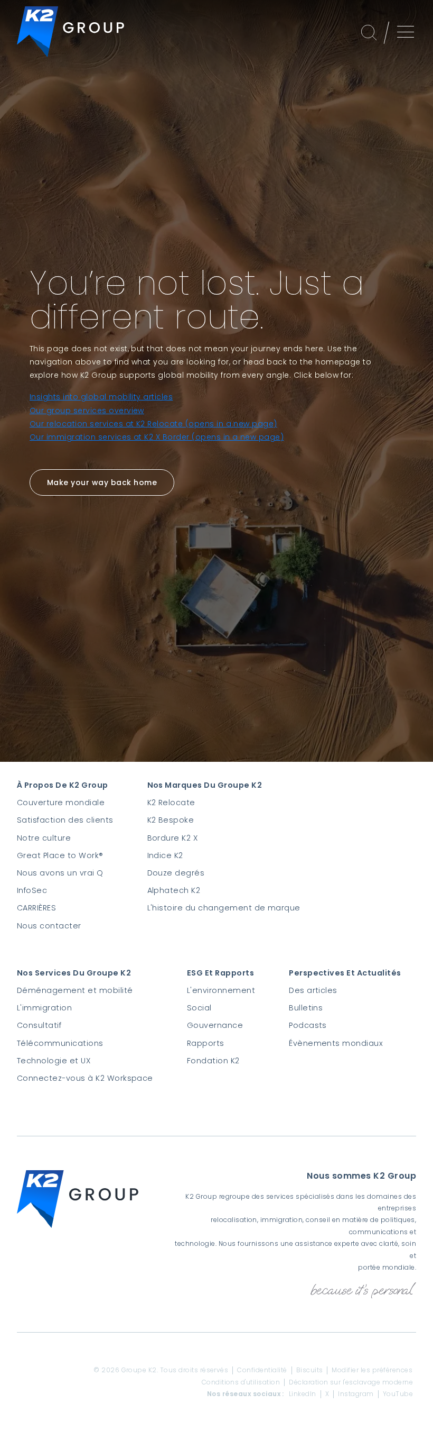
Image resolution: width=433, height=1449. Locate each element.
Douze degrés (176, 873)
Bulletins (306, 1008)
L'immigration (44, 1008)
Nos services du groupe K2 (74, 973)
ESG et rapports (220, 973)
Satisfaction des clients (65, 820)
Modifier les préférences (372, 1370)
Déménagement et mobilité (75, 990)
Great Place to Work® (60, 855)
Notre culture (44, 838)
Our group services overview (87, 410)
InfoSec (32, 890)
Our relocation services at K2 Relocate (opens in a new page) (153, 423)
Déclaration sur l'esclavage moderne (351, 1382)
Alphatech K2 (174, 890)
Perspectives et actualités (345, 973)
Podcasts (308, 1025)
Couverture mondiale (61, 802)
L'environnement (221, 990)
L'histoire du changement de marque (223, 908)
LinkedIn (302, 1394)
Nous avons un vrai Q (60, 873)
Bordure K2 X (172, 838)
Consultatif (39, 1025)
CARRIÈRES (36, 908)
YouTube (398, 1394)
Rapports (205, 1043)
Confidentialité (262, 1370)
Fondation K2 (213, 1060)
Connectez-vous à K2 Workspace (85, 1078)
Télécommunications (60, 1043)
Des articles (313, 990)
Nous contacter (49, 926)
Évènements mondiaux (336, 1043)
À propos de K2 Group (62, 785)
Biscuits (309, 1370)
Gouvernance (215, 1025)
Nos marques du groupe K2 (204, 785)
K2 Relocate (171, 802)
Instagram (355, 1394)
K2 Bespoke (170, 820)
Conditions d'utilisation (241, 1382)
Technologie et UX (53, 1060)
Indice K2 (165, 855)
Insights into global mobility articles (101, 396)
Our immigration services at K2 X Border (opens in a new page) (157, 437)
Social (199, 1008)
